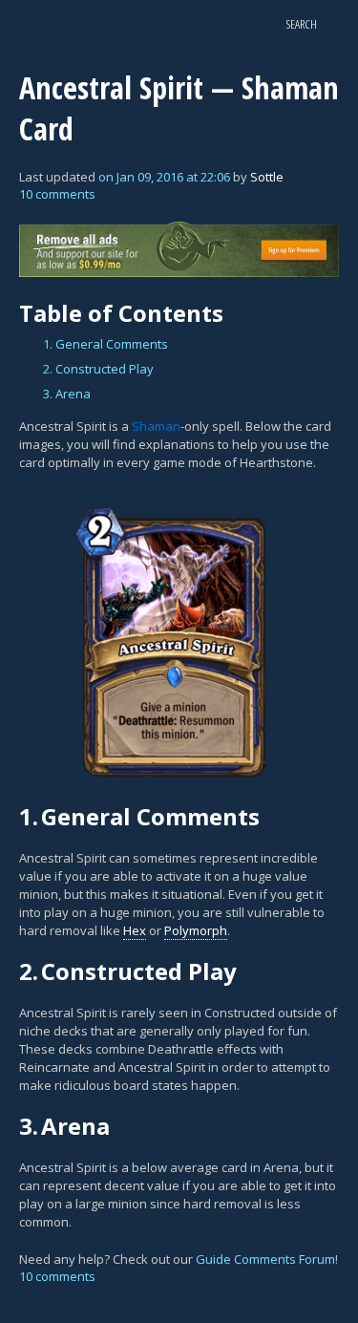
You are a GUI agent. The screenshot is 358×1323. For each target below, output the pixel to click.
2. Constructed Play (98, 368)
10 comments (57, 194)
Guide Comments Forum (265, 1259)
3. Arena (67, 393)
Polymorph (195, 930)
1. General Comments (105, 343)
